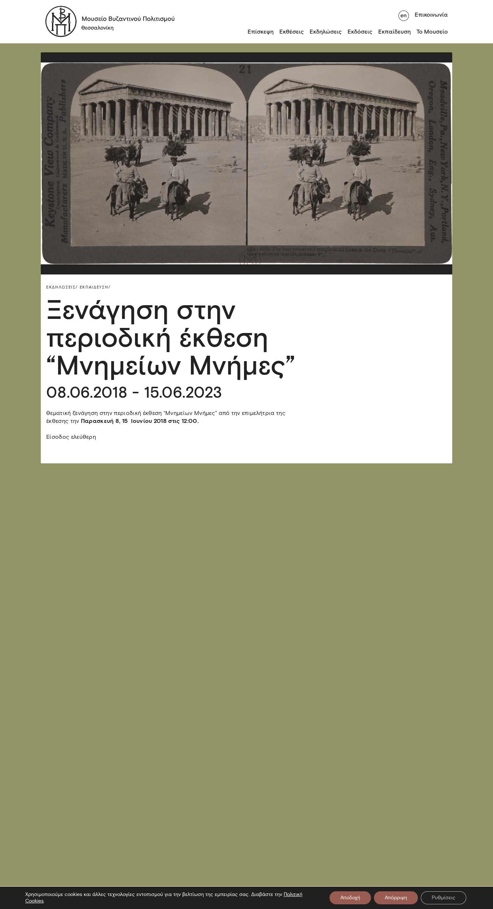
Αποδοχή (350, 898)
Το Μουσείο (432, 31)
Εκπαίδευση (394, 31)
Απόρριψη (396, 898)
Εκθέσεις (291, 31)
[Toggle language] (403, 15)
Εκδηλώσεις (326, 31)
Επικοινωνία (431, 14)
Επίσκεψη (261, 31)
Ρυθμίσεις (443, 898)
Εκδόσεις (360, 31)
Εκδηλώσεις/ (62, 287)
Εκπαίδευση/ (95, 287)
